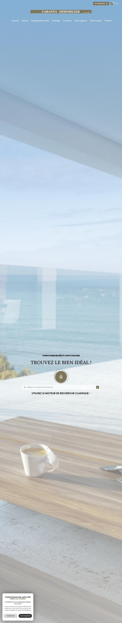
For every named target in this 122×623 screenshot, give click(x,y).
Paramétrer (10, 616)
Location (67, 21)
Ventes (25, 21)
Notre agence (80, 21)
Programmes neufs (40, 21)
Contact (108, 21)
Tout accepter (25, 616)
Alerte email (96, 21)
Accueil (15, 21)
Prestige (56, 21)
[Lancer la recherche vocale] (61, 376)
